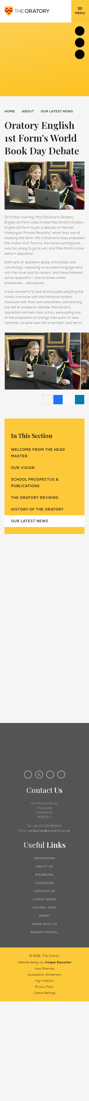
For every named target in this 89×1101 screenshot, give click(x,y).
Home (10, 111)
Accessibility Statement (45, 975)
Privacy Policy (44, 987)
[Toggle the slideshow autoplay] (79, 54)
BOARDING (44, 874)
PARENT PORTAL (44, 932)
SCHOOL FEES (44, 907)
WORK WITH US (44, 924)
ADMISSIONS (45, 858)
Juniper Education (58, 962)
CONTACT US (44, 891)
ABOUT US (44, 866)
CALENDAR (44, 883)
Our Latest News (57, 111)
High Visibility (44, 981)
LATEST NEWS (44, 899)
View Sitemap (44, 969)
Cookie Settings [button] (45, 993)
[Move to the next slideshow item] (79, 31)
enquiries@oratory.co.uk (49, 831)
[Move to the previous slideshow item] (79, 42)
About (28, 111)
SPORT (44, 916)
